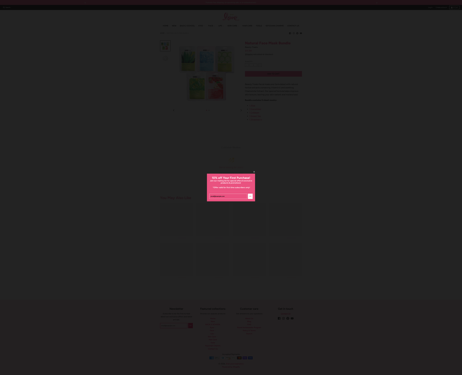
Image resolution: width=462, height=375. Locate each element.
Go (250, 196)
